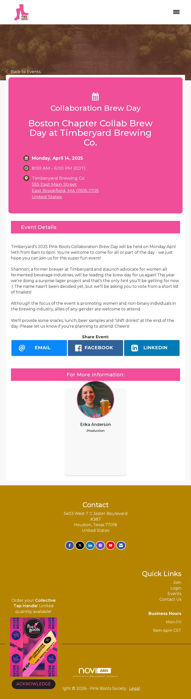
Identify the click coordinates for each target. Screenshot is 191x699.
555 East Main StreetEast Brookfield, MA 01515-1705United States (65, 190)
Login (175, 588)
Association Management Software (95, 676)
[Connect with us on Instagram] (100, 545)
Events (174, 593)
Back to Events (26, 71)
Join (177, 582)
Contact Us (170, 599)
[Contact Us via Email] (121, 545)
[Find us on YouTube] (110, 545)
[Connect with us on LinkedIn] (90, 545)
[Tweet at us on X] (80, 545)
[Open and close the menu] (111, 12)
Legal (134, 688)
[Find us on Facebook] (69, 545)
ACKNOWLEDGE (33, 684)
